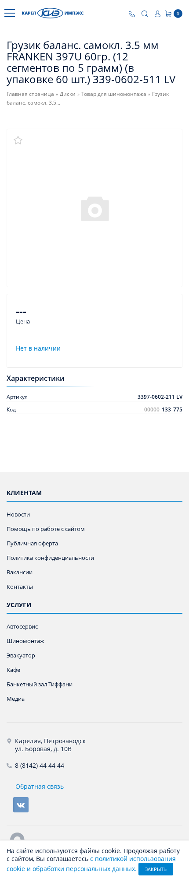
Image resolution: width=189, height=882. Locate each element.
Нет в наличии (38, 348)
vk (21, 804)
